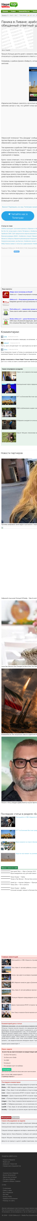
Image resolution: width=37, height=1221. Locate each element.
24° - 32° (32, 15)
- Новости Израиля (8, 1160)
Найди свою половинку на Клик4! (21, 292)
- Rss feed (5, 1194)
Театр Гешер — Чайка (18, 877)
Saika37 (6, 343)
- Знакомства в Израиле (10, 1173)
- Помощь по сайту (8, 1200)
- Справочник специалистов (11, 1166)
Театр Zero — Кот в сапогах (20, 884)
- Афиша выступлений (9, 1177)
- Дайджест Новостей (9, 1164)
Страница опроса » (8, 1076)
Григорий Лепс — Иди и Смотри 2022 (23, 871)
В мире (13, 11)
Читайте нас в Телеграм (19, 216)
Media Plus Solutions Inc (29, 1215)
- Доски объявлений (8, 1175)
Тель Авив (23, 15)
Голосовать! (7, 1069)
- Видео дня (6, 1162)
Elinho (4, 1087)
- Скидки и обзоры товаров (11, 1181)
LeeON (4, 1104)
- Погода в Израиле (8, 1179)
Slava (5, 349)
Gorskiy (4, 1109)
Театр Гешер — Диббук (18, 888)
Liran (3, 1084)
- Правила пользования (10, 1198)
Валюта (4, 15)
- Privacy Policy (7, 1196)
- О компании (6, 1188)
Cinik (5, 336)
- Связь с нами (7, 1190)
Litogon (4, 1101)
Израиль (5, 11)
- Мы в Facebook (7, 1192)
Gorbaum (5, 1095)
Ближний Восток (24, 11)
